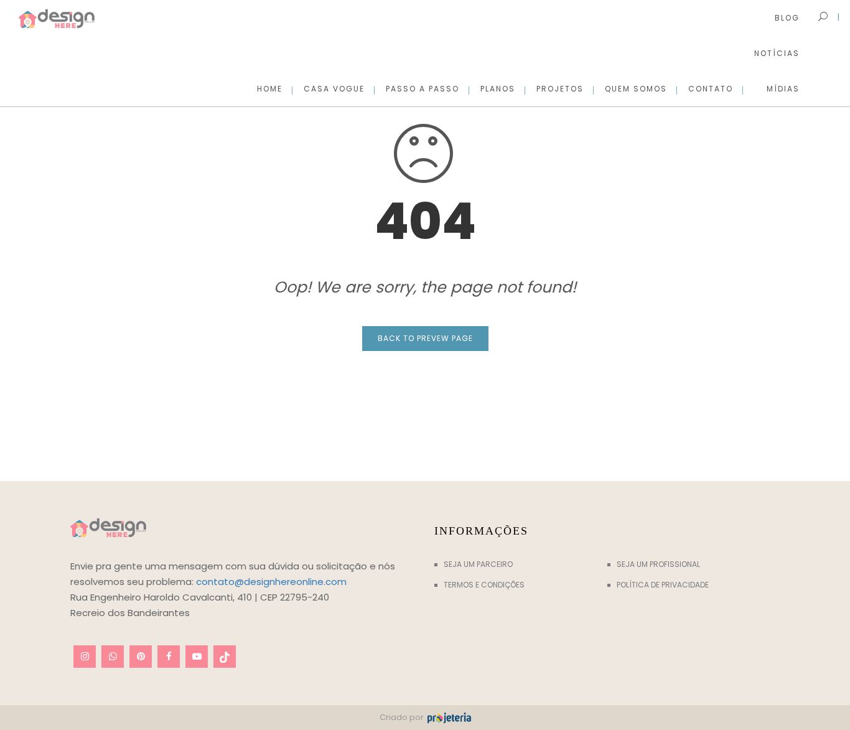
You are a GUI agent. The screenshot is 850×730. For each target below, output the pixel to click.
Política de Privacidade (663, 584)
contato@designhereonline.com (271, 581)
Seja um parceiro (478, 564)
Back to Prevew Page (425, 338)
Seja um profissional (658, 564)
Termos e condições (484, 584)
